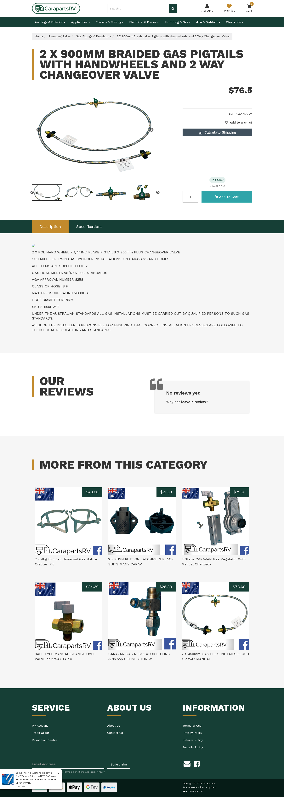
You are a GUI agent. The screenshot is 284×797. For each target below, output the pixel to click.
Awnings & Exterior (49, 22)
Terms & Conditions (74, 772)
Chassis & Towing (109, 22)
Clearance (234, 22)
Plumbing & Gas (176, 22)
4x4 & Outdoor (207, 22)
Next (151, 130)
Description (50, 226)
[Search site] (173, 8)
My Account (40, 725)
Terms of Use (192, 725)
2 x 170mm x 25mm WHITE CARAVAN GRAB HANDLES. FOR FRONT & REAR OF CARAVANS (36, 779)
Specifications (89, 226)
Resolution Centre (44, 740)
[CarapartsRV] (56, 8)
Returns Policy (193, 740)
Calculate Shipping (219, 132)
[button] (238, 122)
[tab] (50, 226)
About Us (113, 725)
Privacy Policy (192, 733)
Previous (38, 130)
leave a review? (194, 402)
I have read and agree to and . (70, 772)
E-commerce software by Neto (199, 787)
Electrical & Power (143, 22)
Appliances (79, 22)
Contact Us (115, 733)
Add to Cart (229, 197)
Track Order (40, 733)
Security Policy (193, 747)
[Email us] (187, 763)
